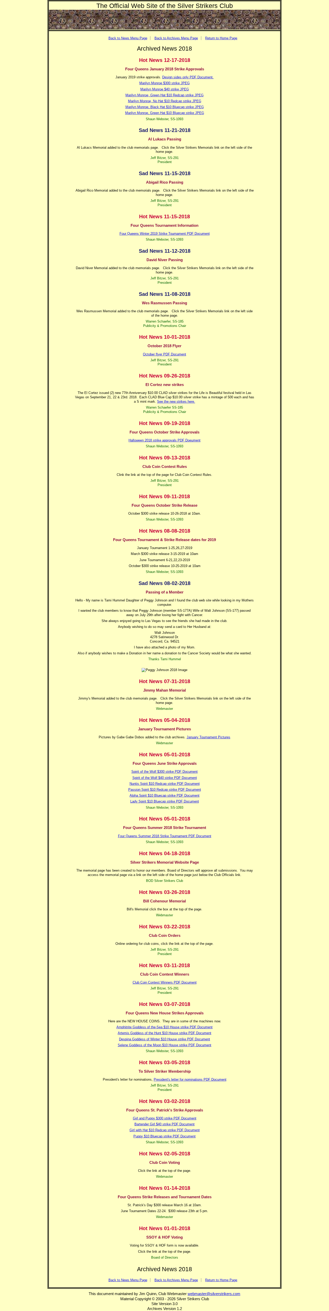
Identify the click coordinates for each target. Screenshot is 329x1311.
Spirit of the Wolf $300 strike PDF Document (164, 772)
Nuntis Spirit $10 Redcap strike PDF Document (165, 784)
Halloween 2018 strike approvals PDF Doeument (164, 440)
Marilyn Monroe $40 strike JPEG (164, 89)
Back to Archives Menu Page (176, 38)
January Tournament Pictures (208, 737)
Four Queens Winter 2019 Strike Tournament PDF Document (165, 233)
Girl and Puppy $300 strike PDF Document (164, 1118)
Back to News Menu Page (127, 38)
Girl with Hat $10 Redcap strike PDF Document (165, 1130)
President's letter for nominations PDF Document (190, 1079)
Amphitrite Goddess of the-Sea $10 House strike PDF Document (164, 1027)
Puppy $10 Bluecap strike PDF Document (164, 1136)
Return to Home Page (221, 38)
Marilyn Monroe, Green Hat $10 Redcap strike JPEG (164, 95)
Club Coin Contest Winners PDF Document (165, 982)
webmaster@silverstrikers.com (214, 1293)
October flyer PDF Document (164, 354)
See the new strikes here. (176, 401)
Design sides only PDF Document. (188, 77)
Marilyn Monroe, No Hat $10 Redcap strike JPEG (164, 101)
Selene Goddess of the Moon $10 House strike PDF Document (164, 1045)
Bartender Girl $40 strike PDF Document (164, 1124)
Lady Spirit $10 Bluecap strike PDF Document (164, 801)
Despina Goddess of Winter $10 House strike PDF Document (164, 1039)
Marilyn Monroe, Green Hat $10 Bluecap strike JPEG (164, 113)
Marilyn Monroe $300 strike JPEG (164, 83)
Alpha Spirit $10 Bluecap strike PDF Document (164, 795)
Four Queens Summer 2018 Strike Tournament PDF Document (164, 836)
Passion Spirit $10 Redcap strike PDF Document (164, 789)
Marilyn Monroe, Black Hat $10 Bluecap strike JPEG (164, 107)
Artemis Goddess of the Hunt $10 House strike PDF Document (164, 1033)
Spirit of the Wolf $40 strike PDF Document (164, 778)
